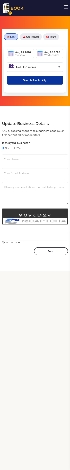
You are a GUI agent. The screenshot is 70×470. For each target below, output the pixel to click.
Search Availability (35, 80)
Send (51, 251)
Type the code (11, 242)
